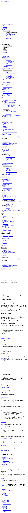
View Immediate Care (5, 349)
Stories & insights (7, 134)
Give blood (8, 114)
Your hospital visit (7, 84)
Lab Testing (5, 457)
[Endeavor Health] (14, 42)
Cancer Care (8, 60)
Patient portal (6, 30)
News (4, 126)
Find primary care (4, 397)
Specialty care (6, 58)
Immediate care (6, 57)
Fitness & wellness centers (11, 77)
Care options (6, 44)
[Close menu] (1, 82)
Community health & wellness (9, 103)
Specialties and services (8, 144)
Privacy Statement (7, 501)
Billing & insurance (7, 93)
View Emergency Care (5, 358)
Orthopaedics (9, 63)
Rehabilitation (9, 76)
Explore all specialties (5, 387)
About (5, 48)
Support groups (6, 85)
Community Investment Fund (9, 100)
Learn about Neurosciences (6, 438)
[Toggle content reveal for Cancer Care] (1, 428)
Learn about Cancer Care (6, 426)
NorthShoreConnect (10, 34)
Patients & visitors (7, 45)
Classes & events (7, 95)
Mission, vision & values (8, 129)
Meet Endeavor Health (8, 121)
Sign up (2, 478)
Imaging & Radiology (8, 458)
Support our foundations (11, 111)
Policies (5, 89)
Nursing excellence (7, 123)
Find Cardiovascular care (6, 408)
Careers (5, 28)
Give (4, 29)
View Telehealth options (6, 338)
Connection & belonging (8, 124)
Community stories (7, 116)
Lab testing (8, 75)
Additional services (7, 71)
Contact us (5, 127)
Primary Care (3, 392)
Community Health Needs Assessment (11, 115)
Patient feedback (6, 91)
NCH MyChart (9, 37)
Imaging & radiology (10, 73)
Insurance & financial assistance (10, 143)
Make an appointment (8, 24)
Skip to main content (5, 1)
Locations (5, 27)
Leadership (5, 130)
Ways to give (6, 110)
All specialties (9, 65)
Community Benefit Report (9, 102)
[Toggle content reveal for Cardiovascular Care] (1, 410)
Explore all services (5, 464)
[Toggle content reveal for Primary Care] (1, 398)
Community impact (7, 101)
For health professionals (8, 490)
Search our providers (5, 381)
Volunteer (8, 112)
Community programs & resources (13, 105)
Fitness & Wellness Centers (9, 462)
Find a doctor (6, 25)
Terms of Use (6, 500)
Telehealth (5, 66)
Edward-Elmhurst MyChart (12, 35)
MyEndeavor (9, 33)
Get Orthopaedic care (5, 450)
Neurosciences (9, 62)
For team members (7, 492)
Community (6, 47)
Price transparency (7, 504)
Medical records (6, 94)
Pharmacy (8, 72)
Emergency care (6, 79)
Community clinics (10, 106)
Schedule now (4, 327)
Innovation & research (8, 122)
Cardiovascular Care (10, 61)
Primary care (6, 56)
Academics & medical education (10, 132)
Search (2, 137)
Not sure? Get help (10, 38)
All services (8, 78)
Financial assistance (7, 87)
